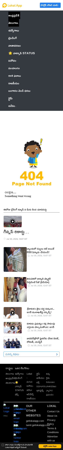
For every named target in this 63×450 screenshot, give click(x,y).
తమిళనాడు (10, 383)
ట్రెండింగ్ (18, 378)
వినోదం (30, 386)
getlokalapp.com (35, 421)
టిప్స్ (17, 394)
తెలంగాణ (13, 23)
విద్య (48, 374)
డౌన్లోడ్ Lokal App (50, 446)
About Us (52, 415)
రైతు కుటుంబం (50, 380)
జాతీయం (40, 378)
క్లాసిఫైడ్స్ (40, 390)
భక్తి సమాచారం (41, 384)
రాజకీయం (31, 398)
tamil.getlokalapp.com (38, 425)
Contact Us (53, 411)
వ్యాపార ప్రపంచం (49, 392)
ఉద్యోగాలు (19, 374)
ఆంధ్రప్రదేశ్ (13, 15)
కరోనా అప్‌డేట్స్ (30, 392)
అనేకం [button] (11, 106)
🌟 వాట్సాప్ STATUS (19, 386)
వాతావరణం (51, 386)
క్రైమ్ (38, 374)
